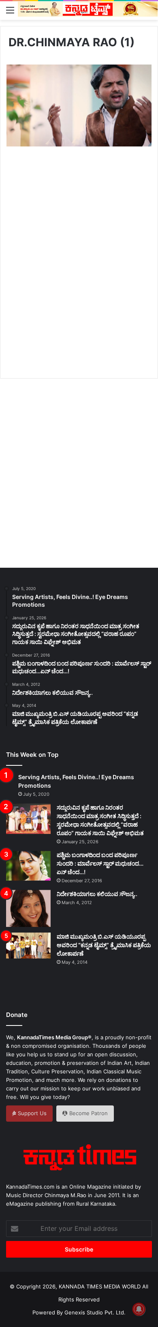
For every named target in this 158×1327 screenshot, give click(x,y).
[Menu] (10, 10)
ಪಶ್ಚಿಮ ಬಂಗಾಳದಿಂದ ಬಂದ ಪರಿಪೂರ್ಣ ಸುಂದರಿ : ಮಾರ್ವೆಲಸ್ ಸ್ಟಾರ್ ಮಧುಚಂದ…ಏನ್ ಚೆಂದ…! (100, 863)
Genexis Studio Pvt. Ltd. (95, 1312)
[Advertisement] (79, 271)
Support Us (31, 1113)
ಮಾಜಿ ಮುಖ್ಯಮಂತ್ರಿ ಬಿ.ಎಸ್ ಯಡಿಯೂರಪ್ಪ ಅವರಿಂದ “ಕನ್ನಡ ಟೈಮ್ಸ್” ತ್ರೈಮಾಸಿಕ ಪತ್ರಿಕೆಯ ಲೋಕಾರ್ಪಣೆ (104, 945)
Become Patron (88, 1113)
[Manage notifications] (138, 1309)
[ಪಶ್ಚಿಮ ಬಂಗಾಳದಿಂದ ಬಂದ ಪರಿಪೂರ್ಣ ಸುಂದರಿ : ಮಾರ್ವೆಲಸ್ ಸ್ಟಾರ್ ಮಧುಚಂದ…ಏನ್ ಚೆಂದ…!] (28, 866)
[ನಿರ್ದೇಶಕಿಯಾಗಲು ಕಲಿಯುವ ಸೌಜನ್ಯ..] (28, 908)
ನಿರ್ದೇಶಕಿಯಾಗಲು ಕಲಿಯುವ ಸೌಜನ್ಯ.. (97, 893)
